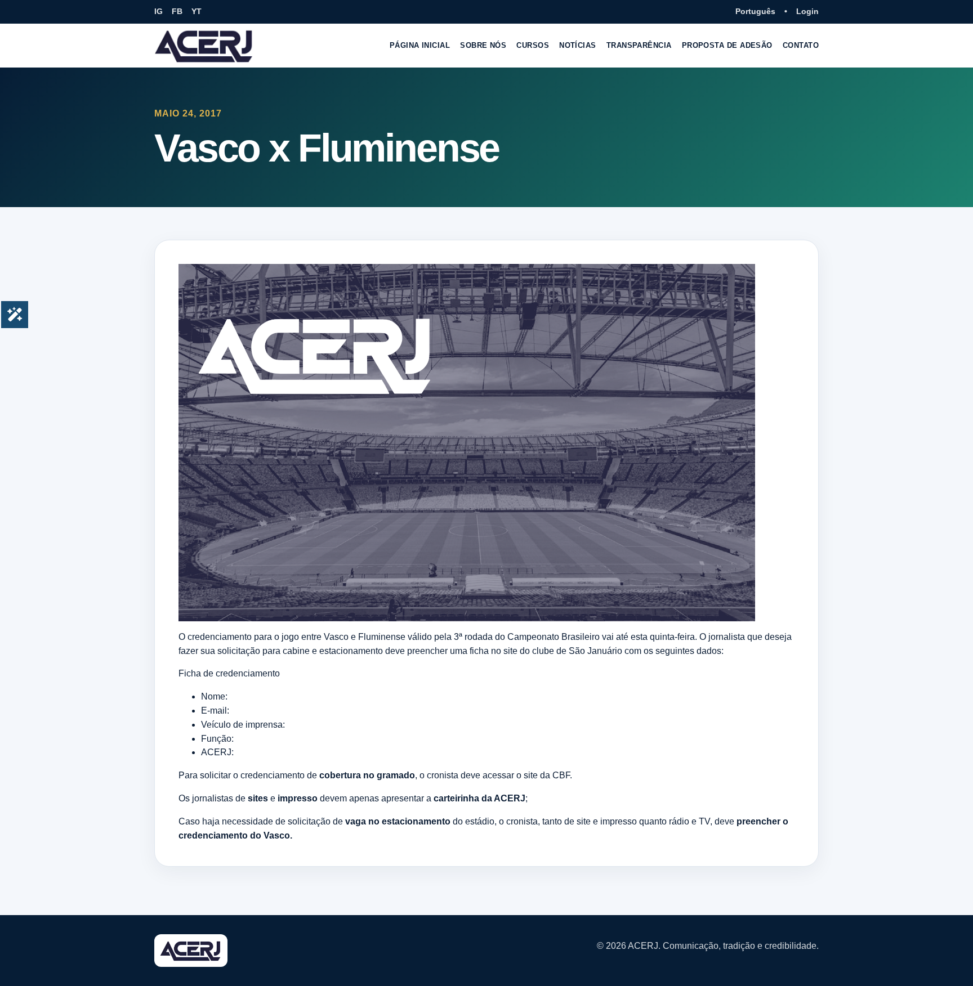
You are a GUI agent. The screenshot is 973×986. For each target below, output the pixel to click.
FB (177, 11)
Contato (801, 45)
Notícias (577, 45)
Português (755, 11)
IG (158, 11)
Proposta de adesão (727, 45)
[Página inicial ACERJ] (204, 45)
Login (807, 11)
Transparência (639, 45)
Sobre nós (483, 45)
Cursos (532, 45)
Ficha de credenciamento (229, 673)
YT (196, 11)
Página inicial (420, 45)
